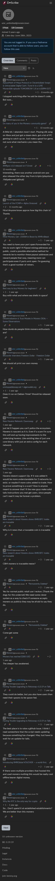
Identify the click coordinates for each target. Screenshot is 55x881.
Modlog (6, 848)
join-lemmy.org (9, 876)
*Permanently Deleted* (38, 584)
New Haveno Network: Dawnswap (18, 421)
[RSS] (33, 68)
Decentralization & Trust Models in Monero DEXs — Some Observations (25, 320)
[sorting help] (29, 68)
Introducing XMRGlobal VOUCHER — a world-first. (25, 763)
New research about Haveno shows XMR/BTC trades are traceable (26, 520)
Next (6, 828)
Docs (4, 865)
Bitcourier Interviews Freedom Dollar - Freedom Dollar (26, 356)
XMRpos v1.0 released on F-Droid (17, 166)
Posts (33, 60)
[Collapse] (5, 76)
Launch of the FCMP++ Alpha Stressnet (20, 203)
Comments (22, 60)
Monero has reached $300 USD (16, 657)
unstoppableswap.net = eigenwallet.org (19, 387)
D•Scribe (13, 2)
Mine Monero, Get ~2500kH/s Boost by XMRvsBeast (26, 237)
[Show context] (5, 92)
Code (4, 870)
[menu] (51, 3)
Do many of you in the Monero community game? (25, 124)
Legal (4, 853)
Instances (7, 859)
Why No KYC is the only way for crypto (20, 801)
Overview (8, 60)
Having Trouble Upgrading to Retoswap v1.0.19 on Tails (27, 687)
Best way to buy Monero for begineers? (20, 289)
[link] (9, 92)
